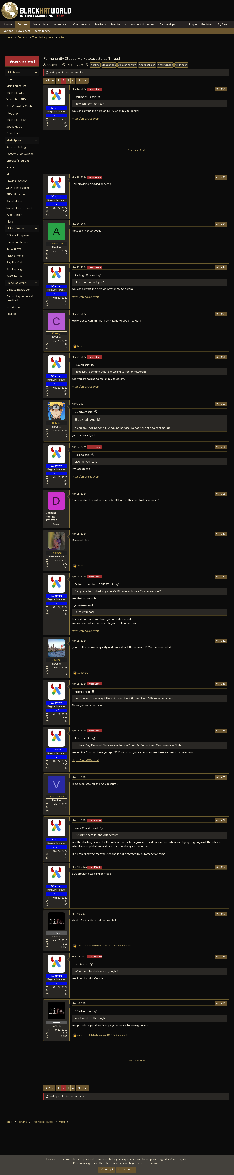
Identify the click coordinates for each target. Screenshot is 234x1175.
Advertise (60, 24)
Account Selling (16, 147)
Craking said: (82, 365)
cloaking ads (109, 65)
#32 (223, 640)
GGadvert (53, 65)
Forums (22, 24)
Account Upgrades (142, 24)
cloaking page (165, 65)
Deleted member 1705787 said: (95, 584)
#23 (223, 224)
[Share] (217, 89)
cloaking (95, 65)
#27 (223, 404)
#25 (223, 314)
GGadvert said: (84, 412)
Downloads (13, 133)
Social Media (14, 126)
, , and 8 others (104, 945)
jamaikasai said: (84, 605)
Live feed (7, 31)
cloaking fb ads (147, 65)
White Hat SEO (16, 99)
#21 (223, 89)
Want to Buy (14, 276)
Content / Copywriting (20, 154)
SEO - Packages (16, 194)
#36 (223, 820)
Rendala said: (83, 738)
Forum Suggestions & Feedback (19, 298)
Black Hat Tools (16, 120)
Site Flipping (14, 269)
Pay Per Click (14, 262)
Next (81, 80)
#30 (223, 533)
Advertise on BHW (136, 150)
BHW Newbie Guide (19, 106)
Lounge (11, 314)
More (9, 221)
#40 (223, 1003)
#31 (223, 576)
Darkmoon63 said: (86, 97)
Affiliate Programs (17, 235)
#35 (223, 777)
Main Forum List (16, 86)
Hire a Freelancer (17, 242)
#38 (223, 914)
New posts (23, 31)
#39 (223, 956)
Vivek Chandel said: (87, 828)
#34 (223, 730)
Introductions (14, 307)
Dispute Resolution (18, 290)
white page (181, 65)
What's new (79, 24)
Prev (51, 80)
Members (117, 24)
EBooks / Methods (17, 161)
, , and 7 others (104, 1035)
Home (8, 24)
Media (99, 24)
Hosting (11, 167)
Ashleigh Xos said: (86, 275)
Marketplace (40, 24)
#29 (223, 493)
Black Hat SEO (15, 93)
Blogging (12, 113)
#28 (223, 447)
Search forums (42, 31)
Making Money (15, 256)
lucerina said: (82, 692)
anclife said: (82, 964)
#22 (223, 177)
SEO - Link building (18, 188)
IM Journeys (13, 249)
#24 (223, 267)
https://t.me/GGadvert (85, 119)
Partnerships (167, 24)
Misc (9, 174)
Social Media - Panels (19, 208)
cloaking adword (127, 65)
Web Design (14, 215)
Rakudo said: (82, 455)
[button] (89, 24)
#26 (223, 357)
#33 (223, 683)
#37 (223, 867)
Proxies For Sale (16, 181)
